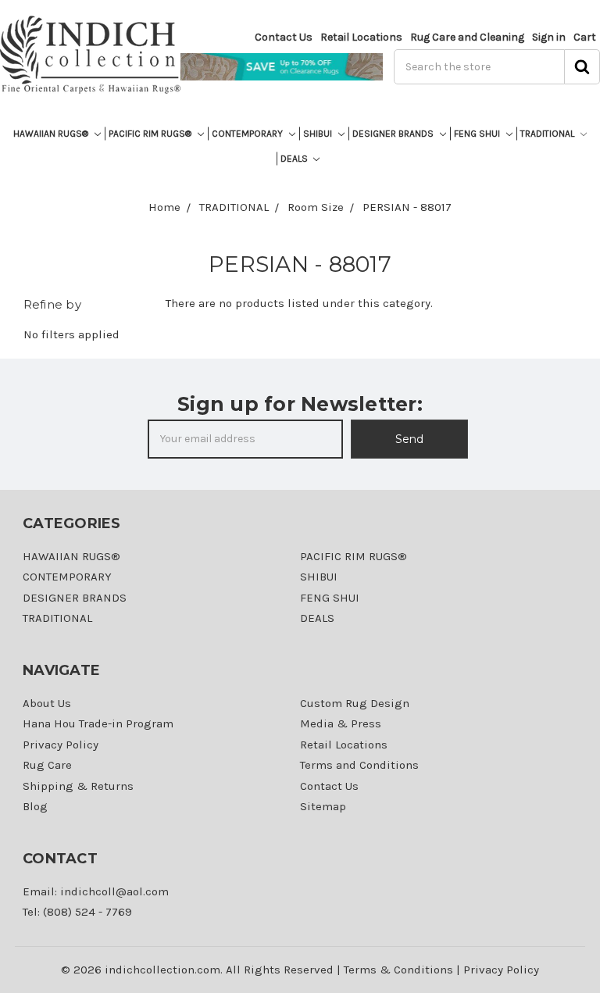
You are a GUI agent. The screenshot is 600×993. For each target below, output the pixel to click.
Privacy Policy (60, 745)
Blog (35, 806)
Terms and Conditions (359, 765)
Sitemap (323, 806)
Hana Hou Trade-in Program (98, 723)
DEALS (295, 158)
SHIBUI (318, 133)
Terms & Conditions (398, 970)
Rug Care (47, 765)
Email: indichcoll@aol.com (96, 891)
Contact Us (283, 37)
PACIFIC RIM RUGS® (151, 133)
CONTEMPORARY (248, 133)
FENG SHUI (478, 133)
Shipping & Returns (78, 786)
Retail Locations (361, 37)
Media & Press (340, 723)
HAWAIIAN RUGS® (52, 133)
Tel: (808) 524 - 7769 (77, 912)
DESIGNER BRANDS (394, 133)
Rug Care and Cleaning (467, 37)
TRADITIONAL (548, 133)
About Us (47, 703)
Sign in (549, 37)
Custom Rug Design (354, 703)
